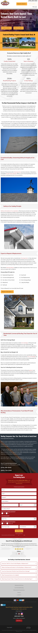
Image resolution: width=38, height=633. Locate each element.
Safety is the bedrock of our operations (9, 211)
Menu (34, 6)
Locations (19, 594)
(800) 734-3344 (6, 470)
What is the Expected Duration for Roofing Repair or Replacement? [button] (16, 567)
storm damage (24, 342)
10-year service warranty (11, 173)
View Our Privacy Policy (19, 533)
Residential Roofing (19, 585)
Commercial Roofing (19, 587)
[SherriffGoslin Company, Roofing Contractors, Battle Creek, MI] (3, 605)
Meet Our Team (18, 28)
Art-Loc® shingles (31, 356)
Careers (19, 592)
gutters (30, 370)
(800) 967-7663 (19, 616)
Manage (17, 631)
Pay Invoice (19, 620)
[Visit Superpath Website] (9, 627)
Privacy (20, 631)
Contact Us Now (6, 28)
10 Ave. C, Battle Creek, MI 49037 (19, 618)
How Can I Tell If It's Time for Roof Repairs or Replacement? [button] (15, 563)
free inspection (17, 172)
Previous (1, 43)
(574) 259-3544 (32, 1)
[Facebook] (16, 614)
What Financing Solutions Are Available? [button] (10, 575)
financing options (10, 267)
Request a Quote (21, 3)
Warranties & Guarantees (19, 590)
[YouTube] (19, 614)
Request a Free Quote (7, 291)
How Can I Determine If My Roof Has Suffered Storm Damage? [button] (16, 571)
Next (37, 43)
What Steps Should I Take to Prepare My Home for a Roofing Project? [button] (17, 579)
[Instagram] (22, 614)
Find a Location (32, 3)
